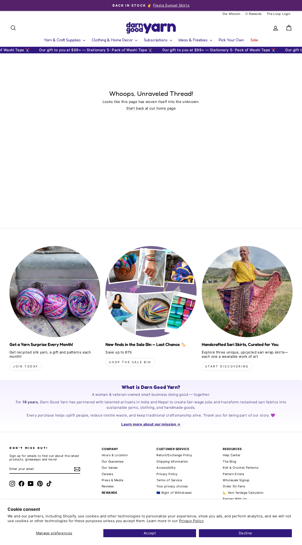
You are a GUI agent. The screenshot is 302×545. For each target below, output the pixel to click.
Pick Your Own (231, 39)
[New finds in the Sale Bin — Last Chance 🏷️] (150, 291)
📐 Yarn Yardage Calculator (243, 492)
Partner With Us (235, 499)
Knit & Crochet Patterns (241, 467)
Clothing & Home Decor (113, 39)
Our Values (110, 467)
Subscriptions (156, 39)
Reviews (108, 486)
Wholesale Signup (236, 480)
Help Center (231, 455)
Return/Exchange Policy (174, 455)
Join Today (25, 366)
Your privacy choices (172, 486)
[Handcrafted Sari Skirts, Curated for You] (247, 291)
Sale (254, 39)
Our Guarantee (112, 461)
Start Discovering (227, 366)
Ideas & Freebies (194, 39)
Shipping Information (172, 461)
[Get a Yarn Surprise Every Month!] (54, 291)
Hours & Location (115, 455)
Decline (245, 533)
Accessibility (166, 467)
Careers (107, 474)
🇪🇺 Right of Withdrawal (174, 492)
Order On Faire (234, 486)
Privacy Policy (191, 521)
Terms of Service (169, 480)
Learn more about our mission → (150, 424)
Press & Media (112, 480)
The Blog (229, 461)
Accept (150, 533)
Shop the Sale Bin (130, 362)
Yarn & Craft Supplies (63, 39)
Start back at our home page (151, 108)
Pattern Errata (233, 474)
